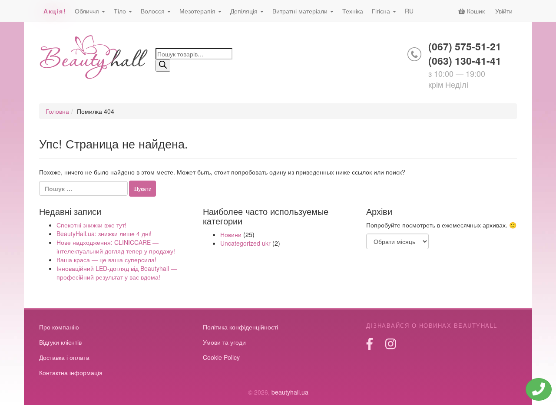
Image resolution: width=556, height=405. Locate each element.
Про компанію (59, 327)
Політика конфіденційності (240, 327)
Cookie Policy (221, 357)
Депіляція (244, 11)
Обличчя (88, 11)
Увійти (504, 11)
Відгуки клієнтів (60, 342)
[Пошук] (163, 65)
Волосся (153, 11)
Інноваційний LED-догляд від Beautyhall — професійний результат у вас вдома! (116, 272)
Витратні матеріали (300, 11)
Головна (57, 111)
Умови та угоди (224, 342)
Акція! (54, 11)
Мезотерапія (198, 11)
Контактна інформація (71, 372)
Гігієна (382, 11)
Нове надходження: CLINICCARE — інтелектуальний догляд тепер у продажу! (115, 246)
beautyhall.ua (94, 58)
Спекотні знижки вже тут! (91, 225)
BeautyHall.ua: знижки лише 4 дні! (104, 233)
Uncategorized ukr (245, 243)
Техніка (352, 11)
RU (409, 11)
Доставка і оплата (64, 357)
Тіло (121, 11)
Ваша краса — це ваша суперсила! (106, 259)
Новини (231, 234)
